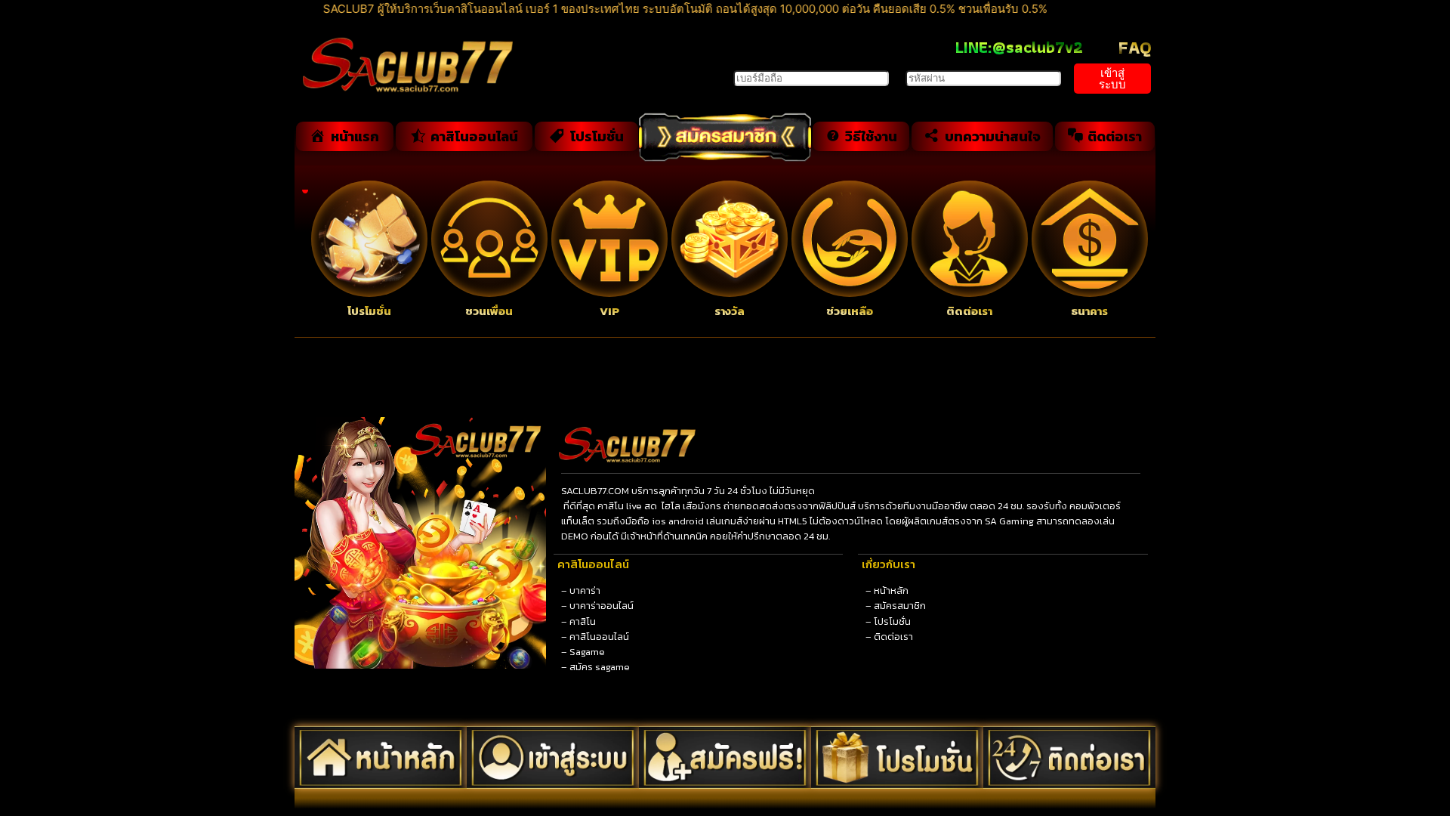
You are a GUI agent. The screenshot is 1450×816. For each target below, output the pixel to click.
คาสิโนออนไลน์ (599, 636)
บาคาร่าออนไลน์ (601, 605)
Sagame (587, 651)
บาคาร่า (584, 590)
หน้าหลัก (891, 590)
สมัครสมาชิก (900, 605)
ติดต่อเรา (893, 636)
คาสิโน (582, 621)
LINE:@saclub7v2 (1019, 47)
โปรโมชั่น (892, 621)
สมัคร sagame (599, 667)
